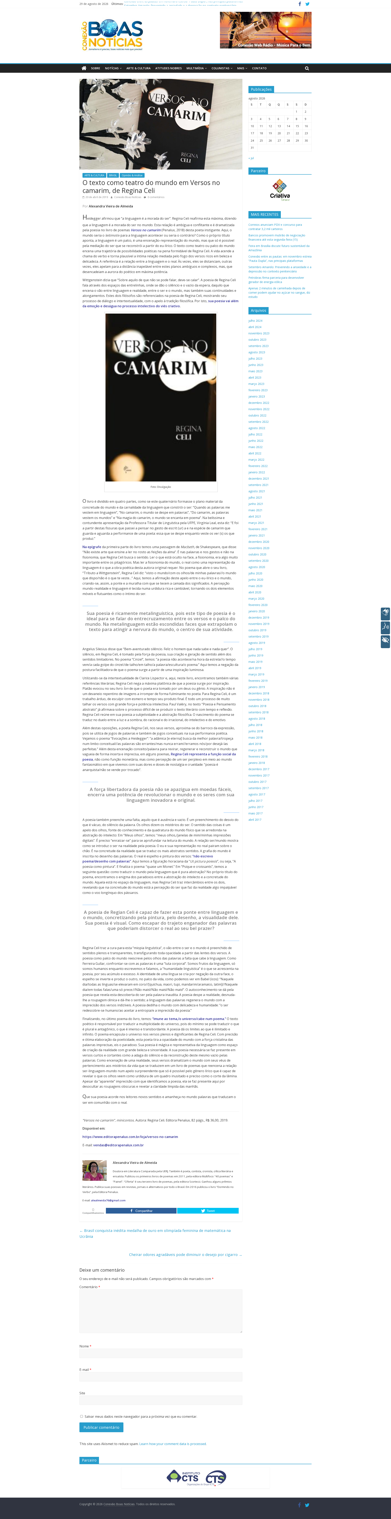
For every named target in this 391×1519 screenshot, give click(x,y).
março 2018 (256, 750)
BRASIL (113, 175)
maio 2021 (255, 510)
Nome (85, 1346)
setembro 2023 (258, 346)
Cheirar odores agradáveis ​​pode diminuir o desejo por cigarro (185, 1254)
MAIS (240, 68)
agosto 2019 (256, 643)
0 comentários (155, 197)
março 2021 (256, 523)
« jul (251, 158)
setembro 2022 (258, 422)
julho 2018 (255, 725)
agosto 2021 (256, 491)
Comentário (89, 1287)
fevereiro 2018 (258, 756)
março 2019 (256, 674)
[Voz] (385, 627)
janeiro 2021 (256, 535)
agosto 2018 (256, 718)
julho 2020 (255, 573)
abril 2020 (254, 592)
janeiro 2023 (256, 396)
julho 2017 (255, 801)
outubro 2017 (257, 782)
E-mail (85, 1369)
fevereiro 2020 (258, 605)
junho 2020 (255, 580)
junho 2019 (255, 655)
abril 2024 (254, 327)
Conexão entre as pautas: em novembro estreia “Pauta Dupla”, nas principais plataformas (183, 4)
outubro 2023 (257, 339)
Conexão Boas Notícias (128, 197)
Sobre (95, 68)
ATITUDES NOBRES (168, 68)
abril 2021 (254, 516)
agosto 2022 (256, 428)
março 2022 (256, 460)
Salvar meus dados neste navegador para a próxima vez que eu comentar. (141, 1416)
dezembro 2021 (258, 478)
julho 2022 (255, 434)
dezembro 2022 (258, 403)
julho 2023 (255, 358)
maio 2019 (255, 662)
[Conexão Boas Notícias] (84, 68)
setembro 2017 (258, 788)
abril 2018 (254, 744)
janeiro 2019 (256, 687)
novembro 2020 (258, 548)
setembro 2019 (258, 636)
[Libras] (385, 614)
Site (82, 1393)
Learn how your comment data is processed (172, 1444)
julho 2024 (255, 321)
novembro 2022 (258, 409)
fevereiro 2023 (258, 390)
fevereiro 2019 (258, 681)
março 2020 (256, 598)
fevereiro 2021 (258, 529)
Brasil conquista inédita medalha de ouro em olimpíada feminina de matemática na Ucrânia (155, 1233)
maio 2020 (255, 586)
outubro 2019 (257, 630)
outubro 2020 (257, 554)
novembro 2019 (258, 624)
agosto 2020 (256, 567)
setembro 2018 (258, 712)
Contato (259, 68)
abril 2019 (254, 668)
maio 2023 (255, 371)
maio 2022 (255, 447)
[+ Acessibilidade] (385, 641)
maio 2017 (255, 813)
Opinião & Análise (132, 175)
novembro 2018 (258, 700)
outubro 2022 (257, 415)
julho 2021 (255, 497)
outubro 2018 (257, 706)
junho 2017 (255, 807)
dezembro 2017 (258, 769)
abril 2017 (254, 820)
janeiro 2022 (256, 472)
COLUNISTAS (220, 68)
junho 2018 (255, 731)
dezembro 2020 (258, 542)
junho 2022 (255, 441)
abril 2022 (254, 453)
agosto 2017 (256, 794)
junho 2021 (255, 504)
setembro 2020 (258, 561)
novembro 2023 (258, 333)
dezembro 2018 (258, 693)
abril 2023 (254, 377)
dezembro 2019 (258, 617)
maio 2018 (255, 737)
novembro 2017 (258, 775)
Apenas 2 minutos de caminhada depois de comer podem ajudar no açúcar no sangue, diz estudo (279, 292)
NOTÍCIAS (112, 68)
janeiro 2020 (256, 611)
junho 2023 (255, 365)
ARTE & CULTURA (138, 68)
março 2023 (256, 384)
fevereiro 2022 (258, 466)
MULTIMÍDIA (195, 68)
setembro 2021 (258, 485)
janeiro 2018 (256, 763)
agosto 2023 (256, 352)
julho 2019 (255, 649)
